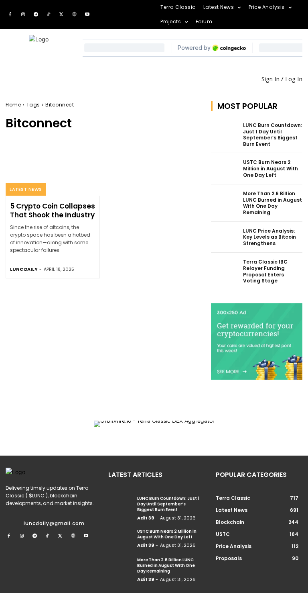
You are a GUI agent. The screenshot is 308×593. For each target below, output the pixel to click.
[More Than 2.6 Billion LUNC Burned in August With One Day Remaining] (224, 200)
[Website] (74, 14)
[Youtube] (87, 14)
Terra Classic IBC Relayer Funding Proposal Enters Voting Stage (265, 271)
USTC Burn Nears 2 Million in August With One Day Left (270, 168)
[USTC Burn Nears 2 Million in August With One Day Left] (224, 168)
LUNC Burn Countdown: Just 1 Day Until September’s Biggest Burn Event (272, 134)
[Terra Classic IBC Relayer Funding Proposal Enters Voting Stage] (224, 268)
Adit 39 (145, 518)
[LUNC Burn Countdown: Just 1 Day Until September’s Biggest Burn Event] (224, 131)
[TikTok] (48, 14)
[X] (61, 14)
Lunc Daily (24, 269)
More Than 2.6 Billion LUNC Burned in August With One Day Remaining (272, 203)
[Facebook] (10, 14)
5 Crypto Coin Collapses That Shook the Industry (52, 210)
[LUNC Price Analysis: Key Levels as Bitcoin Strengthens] (224, 237)
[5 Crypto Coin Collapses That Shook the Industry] (53, 167)
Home (13, 104)
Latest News (26, 189)
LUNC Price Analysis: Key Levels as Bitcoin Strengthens (269, 237)
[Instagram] (22, 14)
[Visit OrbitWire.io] (154, 428)
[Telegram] (35, 14)
